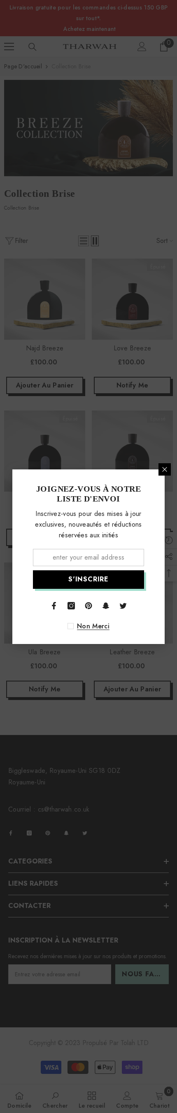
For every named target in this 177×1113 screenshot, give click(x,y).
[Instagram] (71, 605)
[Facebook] (54, 605)
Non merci (93, 626)
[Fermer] (164, 469)
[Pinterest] (88, 605)
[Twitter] (123, 605)
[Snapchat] (105, 605)
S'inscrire (88, 579)
